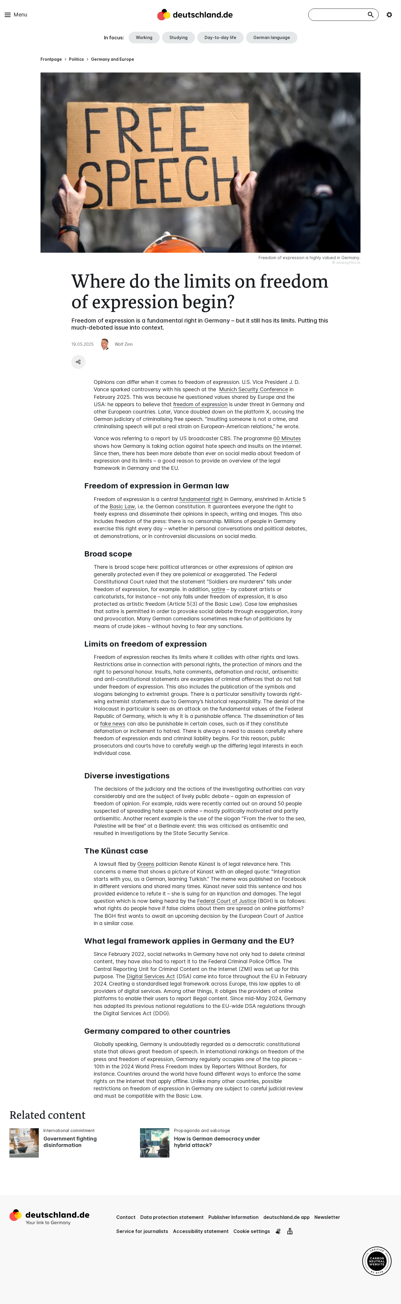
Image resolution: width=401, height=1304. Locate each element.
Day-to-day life (220, 37)
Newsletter (327, 1217)
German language (271, 37)
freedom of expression (200, 404)
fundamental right (201, 499)
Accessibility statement (201, 1231)
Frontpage (51, 59)
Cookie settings (251, 1231)
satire (218, 589)
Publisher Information (233, 1217)
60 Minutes (287, 438)
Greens (145, 864)
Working (144, 37)
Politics (76, 59)
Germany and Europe (112, 59)
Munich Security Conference (253, 389)
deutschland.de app (286, 1217)
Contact (126, 1217)
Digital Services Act (151, 976)
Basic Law (122, 506)
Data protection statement (172, 1217)
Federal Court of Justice (226, 901)
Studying (178, 37)
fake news (112, 724)
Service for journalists (142, 1231)
